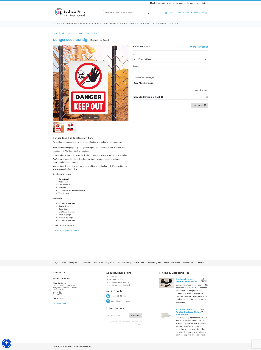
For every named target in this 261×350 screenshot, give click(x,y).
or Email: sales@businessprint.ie (66, 230)
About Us (113, 276)
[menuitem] (59, 24)
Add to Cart (198, 105)
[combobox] (170, 60)
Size (134, 54)
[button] (161, 97)
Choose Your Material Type (143, 77)
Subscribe (135, 315)
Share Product (200, 46)
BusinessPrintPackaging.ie (120, 285)
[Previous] (55, 83)
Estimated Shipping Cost (146, 97)
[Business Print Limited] (70, 13)
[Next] (125, 83)
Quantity (136, 66)
